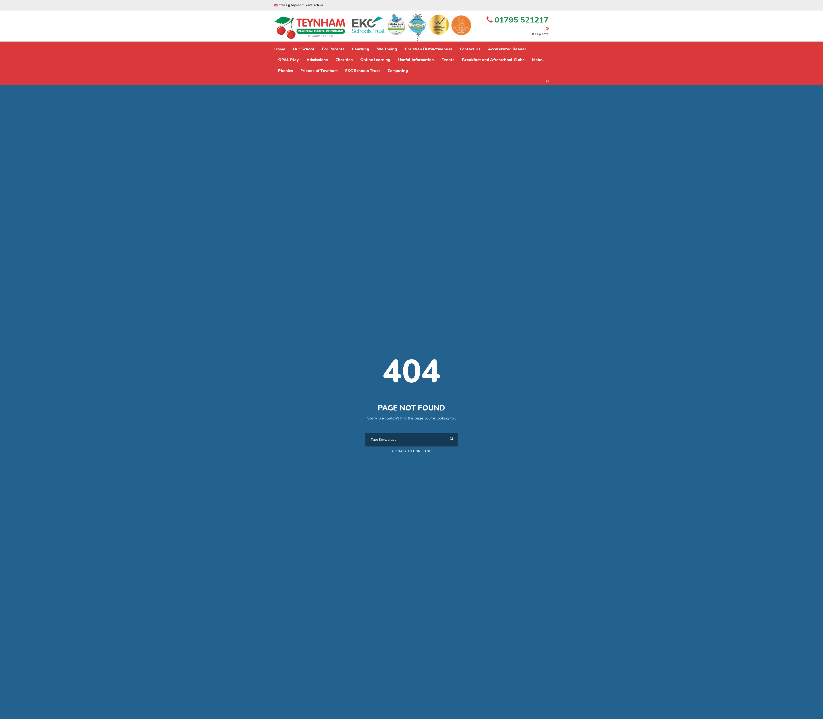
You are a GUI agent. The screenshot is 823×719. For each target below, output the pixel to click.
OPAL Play (288, 59)
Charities (344, 59)
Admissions (317, 59)
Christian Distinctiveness (428, 49)
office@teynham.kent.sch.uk (301, 5)
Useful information (416, 59)
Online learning (375, 59)
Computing (398, 70)
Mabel (538, 59)
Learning (360, 49)
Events (448, 59)
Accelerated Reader (507, 49)
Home (279, 49)
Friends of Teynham (319, 70)
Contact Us (470, 49)
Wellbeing (387, 49)
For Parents (333, 49)
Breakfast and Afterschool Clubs (493, 59)
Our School (303, 49)
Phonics (285, 70)
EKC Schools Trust (362, 70)
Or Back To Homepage (411, 451)
